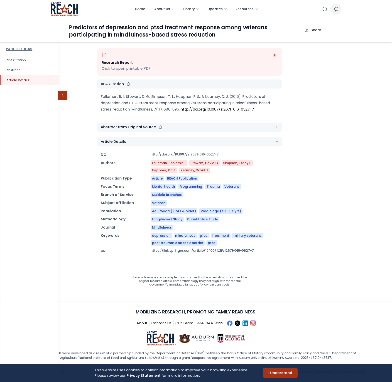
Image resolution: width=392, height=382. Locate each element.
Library (189, 9)
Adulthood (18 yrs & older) (174, 211)
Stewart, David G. (205, 163)
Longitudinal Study (167, 219)
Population (111, 211)
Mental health (163, 186)
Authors (108, 162)
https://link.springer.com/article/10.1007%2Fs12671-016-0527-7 (202, 250)
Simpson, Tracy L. (237, 163)
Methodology (113, 219)
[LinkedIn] (245, 323)
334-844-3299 (210, 323)
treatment (220, 235)
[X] (237, 323)
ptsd (204, 235)
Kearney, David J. (194, 170)
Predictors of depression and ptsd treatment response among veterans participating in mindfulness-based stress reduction (168, 31)
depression (161, 235)
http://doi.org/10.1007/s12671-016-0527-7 (217, 109)
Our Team (184, 323)
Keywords (110, 235)
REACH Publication (182, 178)
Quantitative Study (202, 219)
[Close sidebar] (62, 95)
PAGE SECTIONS (19, 49)
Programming (190, 186)
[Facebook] (230, 323)
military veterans (248, 235)
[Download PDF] (274, 55)
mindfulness (185, 235)
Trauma (213, 186)
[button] (128, 84)
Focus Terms (113, 186)
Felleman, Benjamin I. (169, 163)
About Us (162, 9)
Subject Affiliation (117, 202)
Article (157, 178)
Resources (244, 9)
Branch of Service (117, 194)
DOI (104, 154)
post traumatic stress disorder (177, 243)
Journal (108, 227)
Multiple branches (167, 194)
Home (140, 9)
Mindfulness (162, 227)
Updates (215, 9)
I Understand (280, 372)
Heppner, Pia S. (164, 170)
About (142, 323)
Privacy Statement (144, 375)
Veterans (232, 186)
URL (104, 251)
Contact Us (161, 323)
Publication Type (116, 178)
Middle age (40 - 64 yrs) (221, 211)
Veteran (158, 203)
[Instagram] (253, 323)
